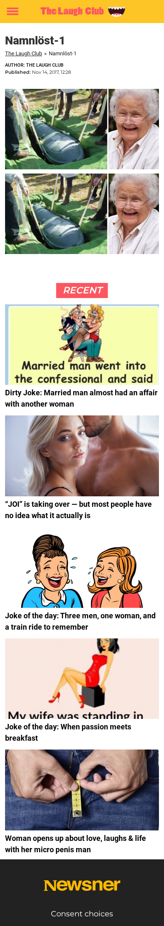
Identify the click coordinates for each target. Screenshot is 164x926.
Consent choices (82, 913)
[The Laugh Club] (82, 11)
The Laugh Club (23, 53)
